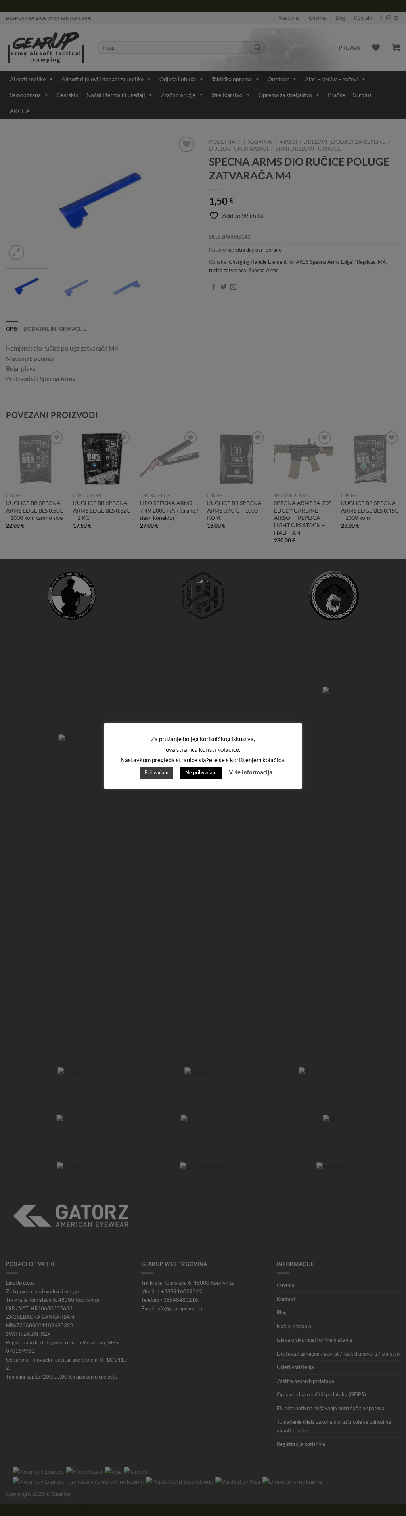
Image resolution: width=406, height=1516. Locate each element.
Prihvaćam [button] (156, 772)
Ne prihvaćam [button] (201, 772)
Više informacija (250, 772)
